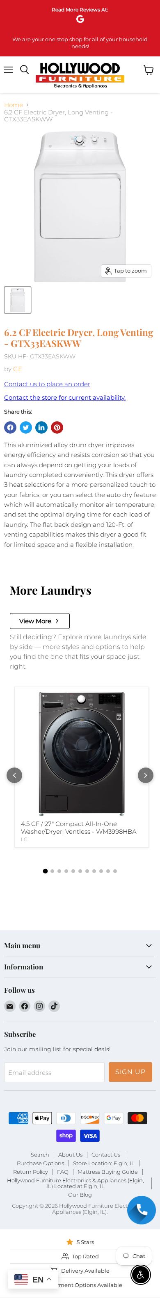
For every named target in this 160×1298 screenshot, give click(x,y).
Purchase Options (40, 1163)
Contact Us (105, 1154)
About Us (70, 1154)
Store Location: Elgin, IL (104, 1163)
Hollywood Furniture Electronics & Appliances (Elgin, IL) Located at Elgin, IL (75, 1183)
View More (35, 621)
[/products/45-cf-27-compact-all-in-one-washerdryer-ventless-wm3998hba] (81, 754)
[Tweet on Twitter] (26, 427)
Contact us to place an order (47, 384)
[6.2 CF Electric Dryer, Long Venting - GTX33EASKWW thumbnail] (18, 300)
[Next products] (145, 775)
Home (13, 104)
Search (40, 1154)
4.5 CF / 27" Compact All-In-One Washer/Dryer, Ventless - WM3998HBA (79, 828)
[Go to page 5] (73, 871)
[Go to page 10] (108, 871)
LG (24, 839)
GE (17, 369)
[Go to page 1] (45, 870)
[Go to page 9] (101, 871)
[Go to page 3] (59, 871)
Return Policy (30, 1171)
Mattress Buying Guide (108, 1171)
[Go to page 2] (52, 871)
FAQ (63, 1171)
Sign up (130, 1072)
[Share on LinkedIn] (41, 427)
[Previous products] (14, 775)
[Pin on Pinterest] (57, 427)
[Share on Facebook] (10, 427)
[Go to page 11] (115, 871)
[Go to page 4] (66, 871)
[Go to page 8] (94, 871)
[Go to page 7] (87, 871)
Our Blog (80, 1194)
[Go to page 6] (80, 871)
